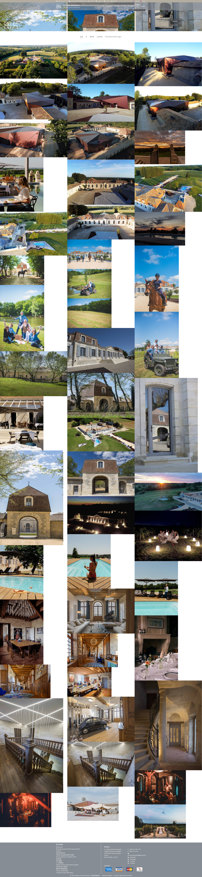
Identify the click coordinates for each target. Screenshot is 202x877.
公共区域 (99, 37)
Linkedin (115, 1)
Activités (123, 6)
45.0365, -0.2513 (112, 857)
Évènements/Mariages (113, 37)
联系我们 (143, 6)
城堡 (103, 6)
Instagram (100, 1)
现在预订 (175, 21)
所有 (81, 37)
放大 (33, 60)
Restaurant (131, 6)
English (144, 1)
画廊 (138, 6)
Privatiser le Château (139, 10)
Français (137, 1)
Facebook (91, 1)
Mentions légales (107, 875)
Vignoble (109, 6)
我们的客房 (116, 6)
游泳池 (92, 37)
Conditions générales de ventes (122, 875)
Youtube (107, 1)
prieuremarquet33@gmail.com (78, 1)
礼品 (130, 10)
